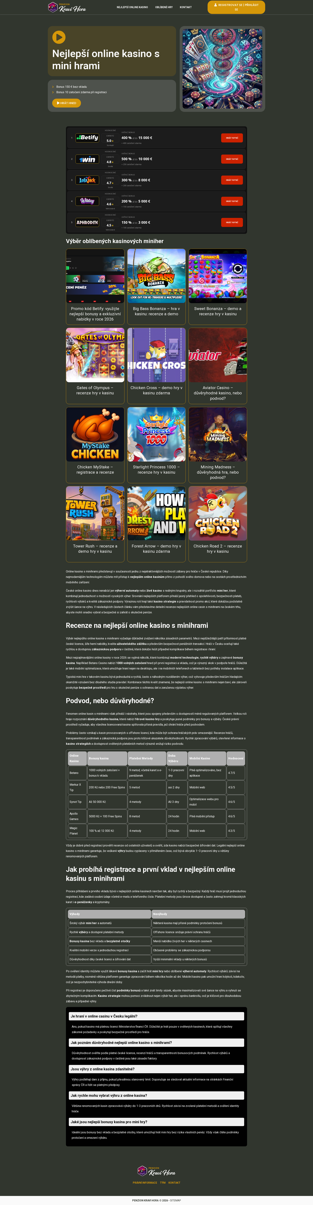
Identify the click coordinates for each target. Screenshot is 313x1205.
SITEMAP (175, 1200)
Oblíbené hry (164, 7)
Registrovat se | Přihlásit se (238, 7)
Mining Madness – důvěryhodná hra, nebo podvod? (218, 472)
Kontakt (186, 7)
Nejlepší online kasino (132, 7)
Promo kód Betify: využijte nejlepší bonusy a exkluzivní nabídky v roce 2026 (95, 313)
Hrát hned (68, 103)
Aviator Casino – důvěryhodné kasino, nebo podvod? (218, 393)
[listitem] (156, 138)
